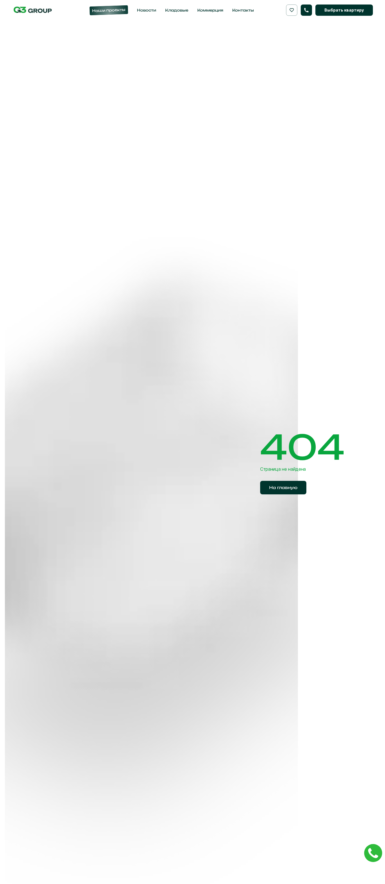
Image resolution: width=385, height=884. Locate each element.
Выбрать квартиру (344, 10)
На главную (283, 487)
